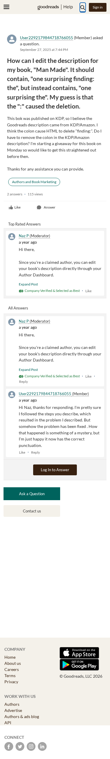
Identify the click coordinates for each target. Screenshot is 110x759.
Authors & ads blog (21, 716)
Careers (11, 669)
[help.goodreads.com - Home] (55, 7)
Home (10, 657)
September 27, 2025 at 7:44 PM (44, 49)
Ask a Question (32, 493)
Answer (49, 207)
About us (12, 663)
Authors (11, 704)
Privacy (11, 681)
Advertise (13, 710)
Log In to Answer (55, 469)
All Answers (18, 308)
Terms (10, 675)
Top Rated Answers (24, 224)
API (7, 722)
